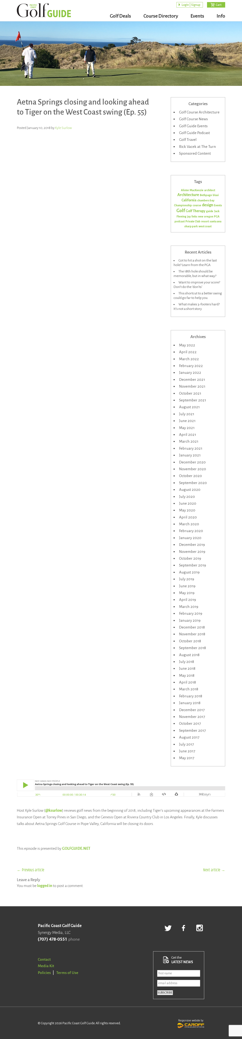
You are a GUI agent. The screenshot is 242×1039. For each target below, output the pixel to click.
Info (221, 16)
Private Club (192, 221)
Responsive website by (190, 1020)
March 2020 (189, 524)
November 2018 (192, 634)
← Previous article (30, 870)
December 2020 (192, 462)
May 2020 (187, 510)
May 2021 (187, 428)
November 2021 (192, 386)
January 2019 (190, 620)
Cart (218, 5)
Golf (180, 210)
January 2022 (190, 372)
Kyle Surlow (63, 128)
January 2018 (189, 703)
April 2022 (188, 352)
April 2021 (187, 434)
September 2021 (192, 400)
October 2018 (190, 641)
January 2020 (190, 538)
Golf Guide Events (193, 126)
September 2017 (192, 730)
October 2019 (190, 558)
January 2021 (190, 455)
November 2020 (192, 469)
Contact (44, 959)
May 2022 (187, 345)
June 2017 (187, 751)
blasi (216, 195)
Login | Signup (191, 5)
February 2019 (190, 613)
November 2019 (192, 551)
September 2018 (192, 648)
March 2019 (188, 606)
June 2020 (187, 503)
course (197, 205)
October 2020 (190, 476)
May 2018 (186, 675)
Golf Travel (188, 139)
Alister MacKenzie (192, 190)
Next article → (214, 870)
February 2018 (190, 696)
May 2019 (187, 593)
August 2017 (189, 737)
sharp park (191, 226)
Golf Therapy (195, 211)
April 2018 (187, 682)
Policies (44, 973)
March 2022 (189, 359)
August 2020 (189, 489)
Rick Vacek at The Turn (197, 146)
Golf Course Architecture (199, 112)
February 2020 (191, 531)
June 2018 (187, 668)
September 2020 (193, 483)
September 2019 (192, 565)
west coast (205, 226)
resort (205, 221)
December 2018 (192, 627)
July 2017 (186, 744)
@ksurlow (53, 810)
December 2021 (192, 379)
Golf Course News (193, 119)
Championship (183, 205)
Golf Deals (120, 16)
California (189, 200)
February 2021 (190, 448)
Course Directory (160, 16)
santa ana (215, 221)
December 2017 (192, 710)
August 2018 (189, 655)
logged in (44, 886)
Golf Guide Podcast (194, 133)
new (200, 216)
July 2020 (187, 496)
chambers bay (205, 200)
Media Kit (46, 966)
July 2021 (186, 414)
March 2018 (188, 689)
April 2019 (187, 599)
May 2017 (186, 758)
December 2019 (192, 544)
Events (197, 16)
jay (189, 216)
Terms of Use (67, 973)
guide (209, 211)
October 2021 (190, 393)
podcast (180, 221)
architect (209, 190)
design (207, 205)
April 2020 (188, 517)
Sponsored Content (195, 153)
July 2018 (186, 662)
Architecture (188, 195)
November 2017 (192, 717)
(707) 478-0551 (52, 939)
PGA (217, 216)
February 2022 (191, 366)
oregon (208, 216)
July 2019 (186, 579)
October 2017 (190, 723)
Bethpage (206, 195)
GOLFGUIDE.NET (76, 848)
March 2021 (188, 441)
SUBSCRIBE (165, 992)
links (194, 216)
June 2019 (187, 586)
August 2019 (189, 572)
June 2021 (187, 421)
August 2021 (189, 407)
